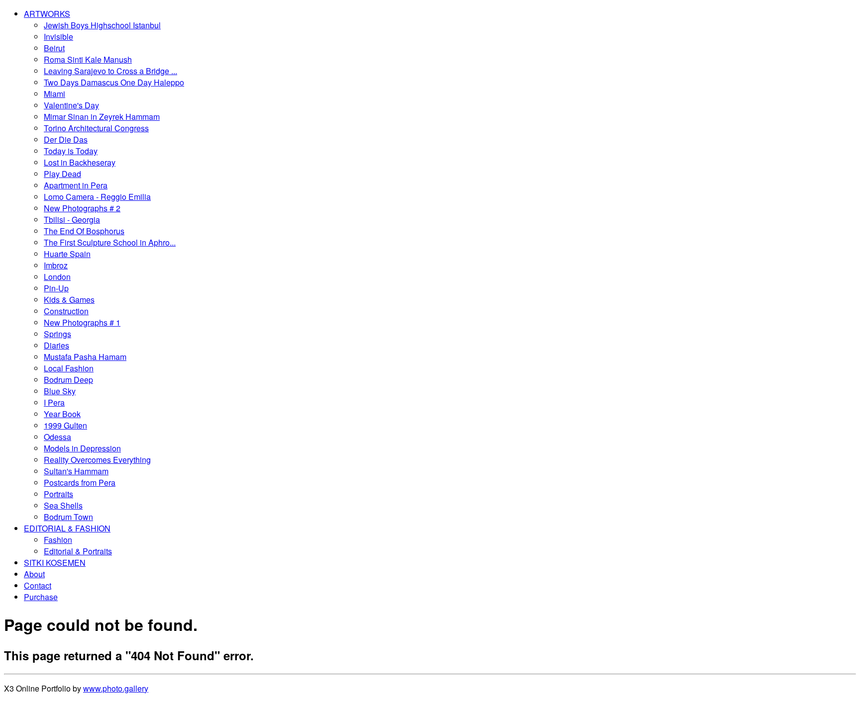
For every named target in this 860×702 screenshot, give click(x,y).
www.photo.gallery (115, 688)
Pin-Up (56, 288)
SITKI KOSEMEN (55, 562)
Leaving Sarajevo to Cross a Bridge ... (110, 71)
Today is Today (71, 151)
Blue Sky (60, 391)
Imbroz (56, 265)
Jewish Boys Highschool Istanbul (102, 25)
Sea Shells (63, 505)
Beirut (54, 48)
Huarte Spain (67, 254)
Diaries (56, 345)
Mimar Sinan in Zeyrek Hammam (102, 116)
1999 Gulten (65, 425)
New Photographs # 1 (82, 322)
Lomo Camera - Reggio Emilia (97, 196)
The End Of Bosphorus (84, 231)
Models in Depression (82, 448)
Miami (54, 93)
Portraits (58, 494)
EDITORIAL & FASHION (67, 528)
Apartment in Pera (76, 185)
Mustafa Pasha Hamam (85, 356)
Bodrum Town (68, 517)
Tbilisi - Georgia (72, 219)
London (57, 276)
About (34, 574)
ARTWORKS (47, 13)
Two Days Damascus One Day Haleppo (114, 82)
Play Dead (62, 173)
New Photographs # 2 (82, 208)
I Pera (54, 402)
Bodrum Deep (68, 379)
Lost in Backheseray (79, 162)
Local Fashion (69, 368)
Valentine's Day (71, 105)
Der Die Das (66, 139)
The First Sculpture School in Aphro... (110, 242)
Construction (66, 311)
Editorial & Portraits (78, 551)
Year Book (62, 414)
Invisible (58, 36)
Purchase (41, 597)
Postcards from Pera (79, 482)
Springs (57, 334)
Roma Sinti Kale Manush (88, 59)
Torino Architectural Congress (96, 128)
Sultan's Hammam (76, 471)
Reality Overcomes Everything (97, 459)
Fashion (58, 539)
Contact (37, 585)
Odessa (57, 436)
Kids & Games (69, 299)
